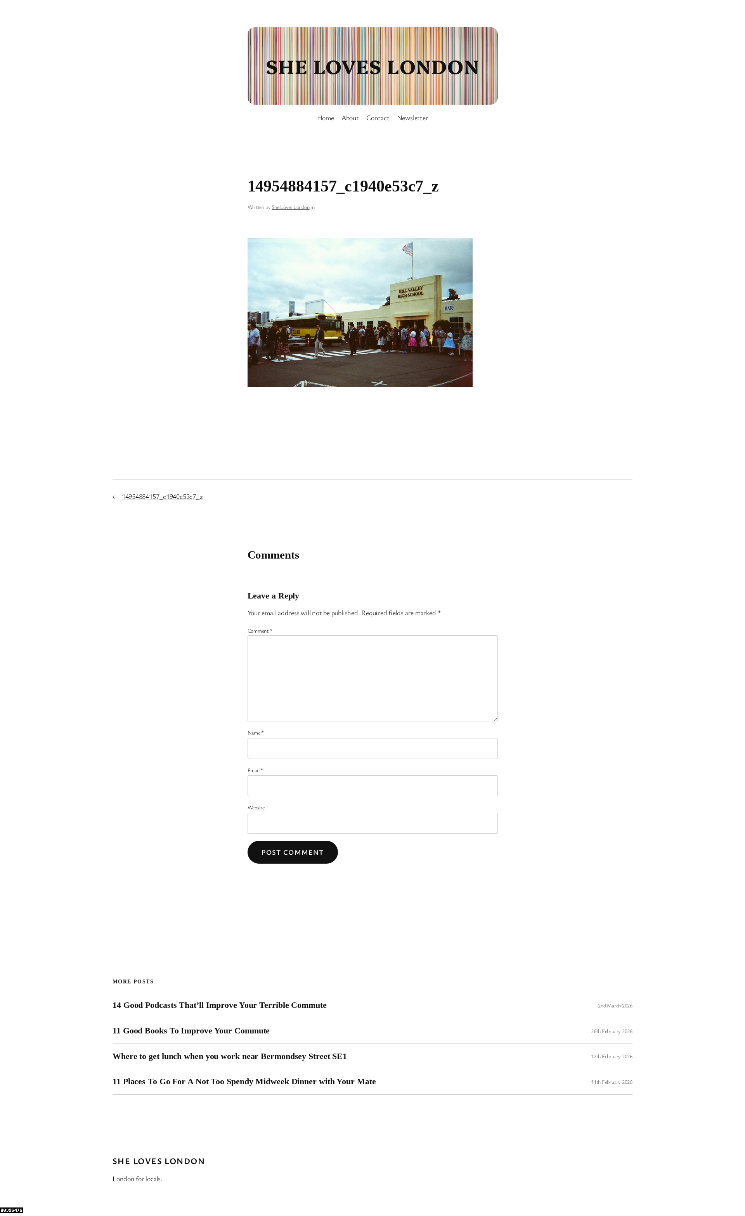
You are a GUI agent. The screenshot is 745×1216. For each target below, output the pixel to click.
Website (256, 807)
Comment (260, 630)
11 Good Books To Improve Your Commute (191, 1030)
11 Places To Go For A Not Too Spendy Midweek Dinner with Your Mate (244, 1081)
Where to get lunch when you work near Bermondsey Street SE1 (230, 1056)
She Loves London (372, 65)
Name (256, 732)
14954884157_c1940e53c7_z (162, 496)
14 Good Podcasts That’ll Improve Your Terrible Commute (220, 1005)
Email (255, 770)
